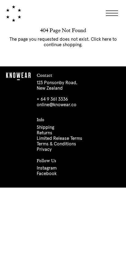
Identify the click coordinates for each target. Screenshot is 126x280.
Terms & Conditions (56, 144)
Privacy (44, 149)
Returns (44, 133)
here (106, 39)
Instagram (47, 168)
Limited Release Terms (59, 138)
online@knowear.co (56, 105)
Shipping (45, 127)
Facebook (47, 173)
